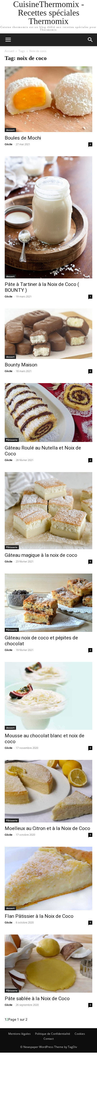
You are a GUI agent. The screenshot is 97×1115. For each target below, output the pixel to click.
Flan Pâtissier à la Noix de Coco (39, 916)
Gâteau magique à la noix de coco (41, 555)
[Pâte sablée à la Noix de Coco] (48, 964)
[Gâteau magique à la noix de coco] (48, 510)
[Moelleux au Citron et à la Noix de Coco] (48, 791)
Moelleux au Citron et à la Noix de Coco (47, 828)
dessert (10, 130)
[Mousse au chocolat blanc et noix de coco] (48, 696)
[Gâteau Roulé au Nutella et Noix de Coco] (48, 412)
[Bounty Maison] (48, 334)
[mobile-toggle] (8, 39)
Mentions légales (19, 1034)
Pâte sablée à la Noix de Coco (37, 998)
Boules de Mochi (23, 138)
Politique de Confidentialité (52, 1034)
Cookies (80, 1034)
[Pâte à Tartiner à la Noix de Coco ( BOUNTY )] (48, 217)
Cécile (8, 144)
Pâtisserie (11, 439)
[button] (90, 39)
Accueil (9, 51)
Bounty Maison (21, 365)
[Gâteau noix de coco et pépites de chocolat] (48, 603)
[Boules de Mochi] (48, 99)
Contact (49, 1039)
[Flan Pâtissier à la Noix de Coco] (48, 878)
